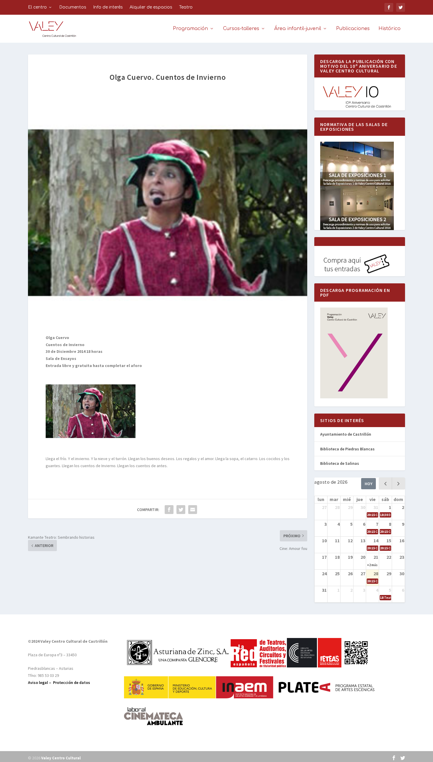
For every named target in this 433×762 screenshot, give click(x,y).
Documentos (72, 7)
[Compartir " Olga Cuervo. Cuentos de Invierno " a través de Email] (193, 509)
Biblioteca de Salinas (339, 463)
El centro (37, 7)
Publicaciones (353, 28)
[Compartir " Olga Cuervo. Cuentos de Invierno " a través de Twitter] (181, 509)
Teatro (186, 7)
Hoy (368, 483)
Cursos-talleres (241, 28)
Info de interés (108, 7)
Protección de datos (71, 682)
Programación (190, 28)
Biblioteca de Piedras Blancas (347, 449)
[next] (398, 483)
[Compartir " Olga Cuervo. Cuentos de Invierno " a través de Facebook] (169, 509)
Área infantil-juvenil (297, 28)
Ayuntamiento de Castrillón (345, 434)
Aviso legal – (40, 682)
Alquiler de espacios (151, 7)
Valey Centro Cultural (61, 758)
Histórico (390, 28)
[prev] (385, 483)
